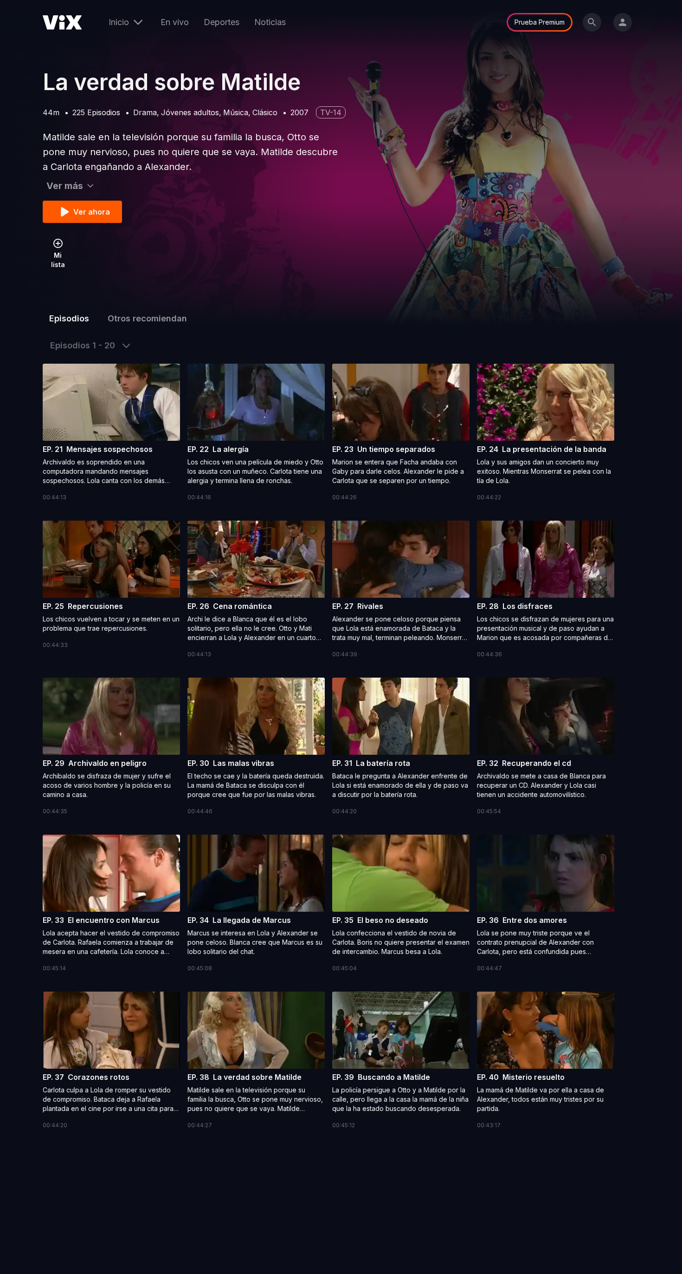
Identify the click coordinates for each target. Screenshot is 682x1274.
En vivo (175, 22)
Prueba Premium (540, 22)
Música (235, 112)
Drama (145, 112)
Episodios (69, 318)
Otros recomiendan (147, 318)
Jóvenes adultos (190, 112)
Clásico (264, 112)
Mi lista (58, 259)
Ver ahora (91, 211)
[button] (111, 433)
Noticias (270, 22)
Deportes (221, 22)
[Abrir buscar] (592, 22)
